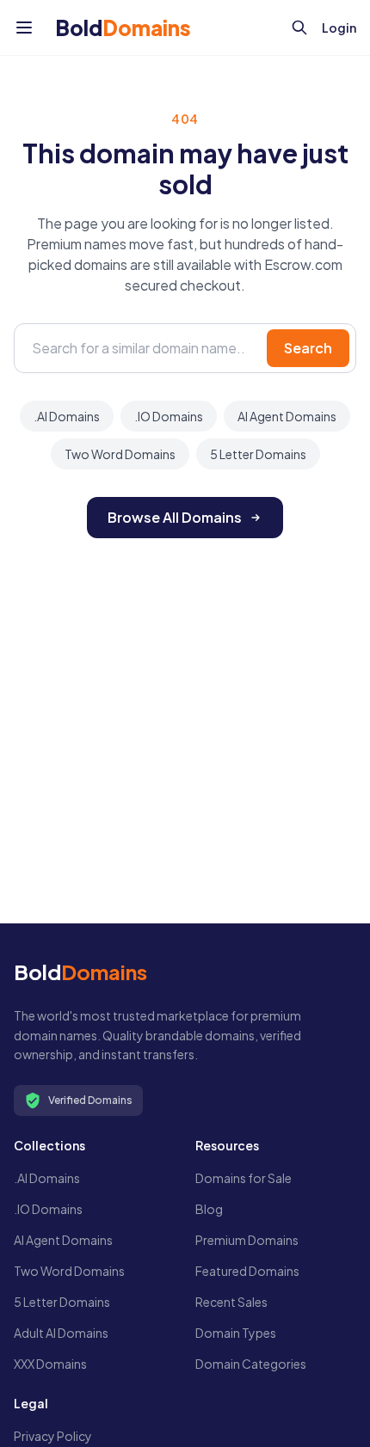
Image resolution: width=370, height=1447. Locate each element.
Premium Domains (247, 1240)
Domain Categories (250, 1363)
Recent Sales (231, 1301)
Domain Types (235, 1332)
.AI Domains (67, 416)
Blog (209, 1209)
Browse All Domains (175, 517)
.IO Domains (168, 416)
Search (308, 348)
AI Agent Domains (286, 416)
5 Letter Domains (258, 454)
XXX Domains (50, 1363)
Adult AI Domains (61, 1332)
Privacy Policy (53, 1436)
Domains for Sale (243, 1178)
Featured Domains (247, 1270)
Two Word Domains (120, 454)
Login (339, 27)
